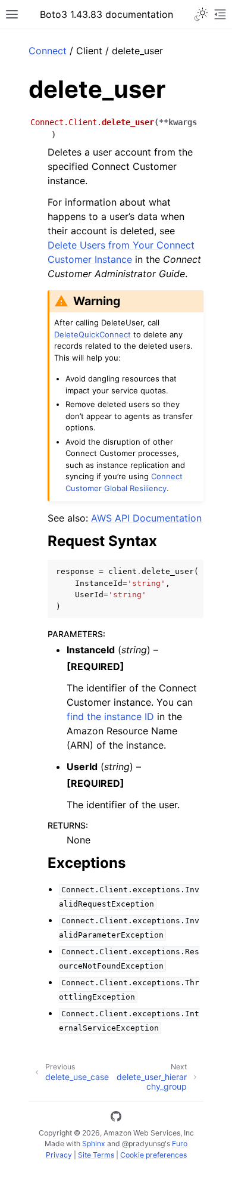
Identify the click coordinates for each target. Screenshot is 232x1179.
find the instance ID (110, 716)
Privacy (59, 1154)
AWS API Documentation (146, 518)
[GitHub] (116, 1118)
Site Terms (96, 1154)
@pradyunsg (143, 1143)
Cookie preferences (153, 1154)
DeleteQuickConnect (92, 334)
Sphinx (93, 1143)
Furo (179, 1143)
